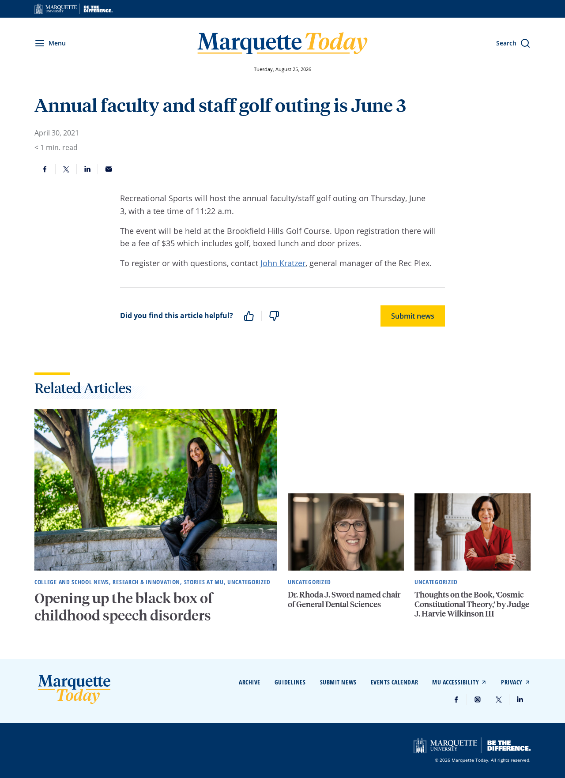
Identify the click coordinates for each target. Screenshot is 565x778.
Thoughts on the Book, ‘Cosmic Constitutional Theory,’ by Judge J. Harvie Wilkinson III (471, 604)
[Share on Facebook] (45, 169)
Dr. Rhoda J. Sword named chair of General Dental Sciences (344, 599)
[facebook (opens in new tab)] (456, 699)
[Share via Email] (108, 169)
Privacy (512, 682)
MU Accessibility (455, 682)
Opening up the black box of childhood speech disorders (123, 606)
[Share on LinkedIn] (87, 169)
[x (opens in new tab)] (498, 699)
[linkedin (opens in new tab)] (520, 699)
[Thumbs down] (274, 316)
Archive (249, 682)
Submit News (338, 682)
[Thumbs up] (249, 316)
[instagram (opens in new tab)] (477, 699)
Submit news (412, 316)
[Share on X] (66, 169)
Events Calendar (394, 682)
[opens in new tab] (73, 9)
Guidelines (290, 682)
